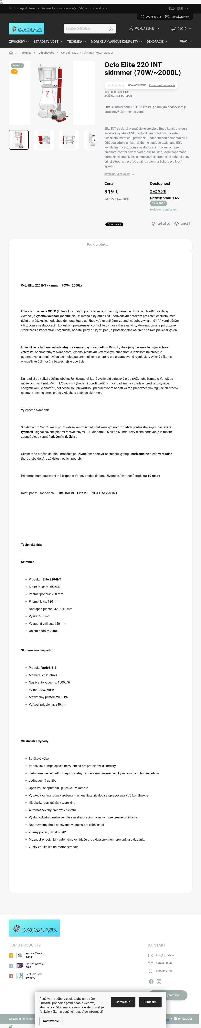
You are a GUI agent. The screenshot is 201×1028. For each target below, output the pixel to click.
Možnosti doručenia (163, 209)
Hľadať (111, 28)
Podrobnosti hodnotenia (162, 85)
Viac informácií (92, 1012)
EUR (180, 8)
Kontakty (98, 8)
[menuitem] (19, 42)
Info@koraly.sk (165, 955)
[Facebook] (151, 981)
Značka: (118, 96)
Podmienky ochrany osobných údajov (64, 8)
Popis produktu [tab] (97, 244)
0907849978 (164, 963)
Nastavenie (51, 1021)
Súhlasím (150, 1002)
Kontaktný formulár (168, 995)
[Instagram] (159, 981)
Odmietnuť (123, 1002)
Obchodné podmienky (22, 8)
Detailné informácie (117, 174)
